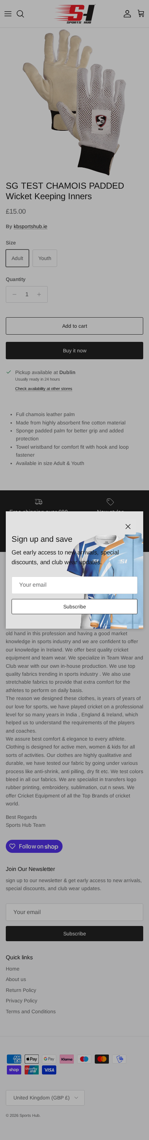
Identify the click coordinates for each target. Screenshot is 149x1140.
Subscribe (74, 606)
